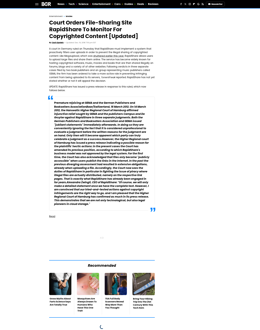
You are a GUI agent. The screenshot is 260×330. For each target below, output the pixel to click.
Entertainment (101, 4)
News (61, 4)
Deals (140, 4)
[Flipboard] (194, 4)
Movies (69, 16)
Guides (128, 4)
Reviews (153, 4)
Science (83, 4)
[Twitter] (185, 4)
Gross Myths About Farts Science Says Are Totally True (60, 301)
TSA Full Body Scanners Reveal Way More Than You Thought (114, 303)
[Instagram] (190, 4)
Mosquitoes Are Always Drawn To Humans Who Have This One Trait (87, 304)
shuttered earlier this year (108, 56)
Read (52, 217)
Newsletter (216, 4)
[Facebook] (181, 4)
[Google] (198, 4)
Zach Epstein (58, 42)
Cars (117, 4)
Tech (72, 4)
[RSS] (203, 4)
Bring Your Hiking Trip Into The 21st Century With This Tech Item (143, 303)
